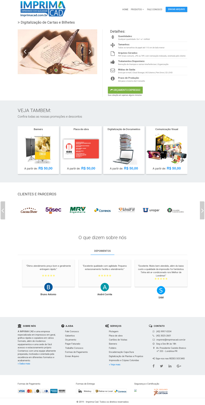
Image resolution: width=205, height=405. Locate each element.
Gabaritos (70, 335)
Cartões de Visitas (118, 339)
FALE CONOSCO (154, 9)
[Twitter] (168, 303)
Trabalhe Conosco (74, 348)
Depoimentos (102, 250)
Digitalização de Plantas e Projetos (126, 356)
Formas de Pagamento (76, 352)
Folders (112, 348)
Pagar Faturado (72, 343)
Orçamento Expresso (126, 90)
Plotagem (113, 331)
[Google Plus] (185, 303)
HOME (125, 9)
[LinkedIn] (176, 303)
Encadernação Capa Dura (121, 352)
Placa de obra (115, 335)
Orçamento (70, 339)
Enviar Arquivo (72, 356)
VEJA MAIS (38, 151)
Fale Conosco (72, 331)
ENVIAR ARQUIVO (176, 9)
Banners (113, 343)
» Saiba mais (24, 363)
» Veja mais (114, 364)
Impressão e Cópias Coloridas (124, 360)
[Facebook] (162, 303)
